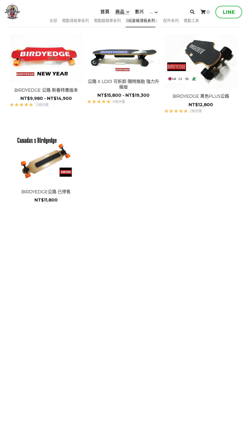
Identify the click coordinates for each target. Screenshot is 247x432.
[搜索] (192, 12)
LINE (229, 12)
